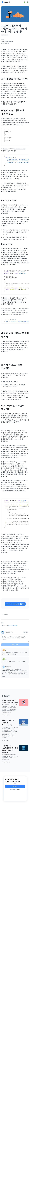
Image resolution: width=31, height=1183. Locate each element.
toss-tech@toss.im (12, 625)
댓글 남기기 (15, 644)
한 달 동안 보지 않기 (15, 789)
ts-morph (4, 445)
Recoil (21, 341)
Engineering (5, 5)
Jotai (19, 391)
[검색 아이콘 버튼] (24, 2)
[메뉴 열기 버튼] (27, 2)
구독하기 (15, 786)
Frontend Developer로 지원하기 (15, 604)
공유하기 (6, 614)
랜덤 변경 (26, 632)
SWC (8, 209)
